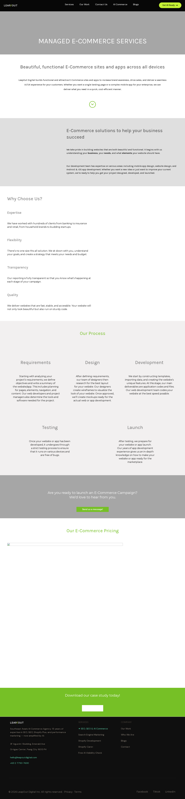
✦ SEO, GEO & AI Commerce (93, 728)
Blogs (136, 4)
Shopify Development (89, 740)
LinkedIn (170, 791)
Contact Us (101, 4)
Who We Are (127, 734)
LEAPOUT (11, 5)
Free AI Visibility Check (90, 752)
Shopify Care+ (85, 746)
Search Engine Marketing (91, 734)
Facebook (142, 791)
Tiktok (156, 791)
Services (69, 4)
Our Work (84, 4)
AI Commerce (120, 4)
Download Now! (92, 708)
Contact (125, 746)
